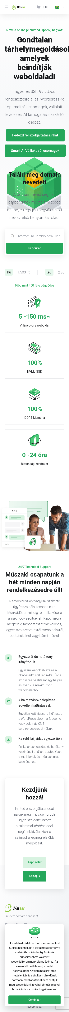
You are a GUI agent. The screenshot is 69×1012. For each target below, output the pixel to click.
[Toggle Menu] (6, 7)
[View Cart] (38, 7)
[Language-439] (59, 7)
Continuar (34, 999)
